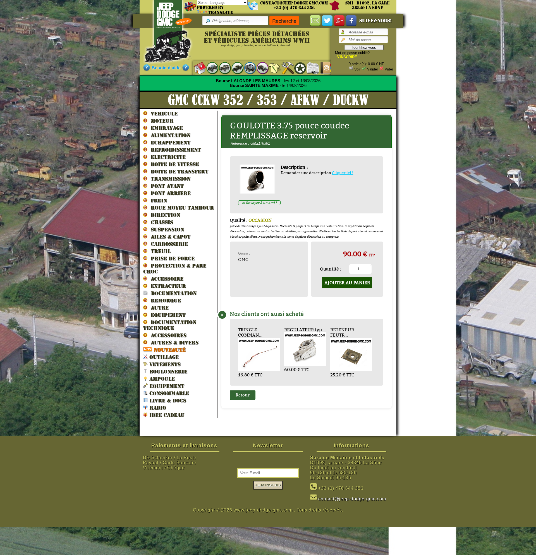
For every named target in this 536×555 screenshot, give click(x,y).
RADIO (157, 408)
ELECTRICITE (166, 157)
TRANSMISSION (168, 179)
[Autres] (259, 67)
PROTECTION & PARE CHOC (174, 269)
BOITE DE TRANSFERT (177, 171)
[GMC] (234, 67)
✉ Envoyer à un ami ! (259, 203)
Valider (372, 69)
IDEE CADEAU (166, 415)
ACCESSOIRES (166, 335)
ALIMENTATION (168, 135)
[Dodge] (222, 67)
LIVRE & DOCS (167, 400)
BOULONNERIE (167, 371)
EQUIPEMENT (166, 315)
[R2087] (247, 67)
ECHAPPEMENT (168, 142)
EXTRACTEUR (166, 286)
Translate (220, 12)
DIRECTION (163, 215)
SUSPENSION (165, 229)
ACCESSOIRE (165, 279)
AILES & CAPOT (168, 237)
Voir (357, 69)
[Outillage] (285, 67)
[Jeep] (209, 67)
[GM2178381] (259, 191)
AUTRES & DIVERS (172, 342)
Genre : (244, 253)
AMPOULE (161, 379)
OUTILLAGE (163, 357)
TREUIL (159, 251)
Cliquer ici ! (342, 172)
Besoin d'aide (166, 67)
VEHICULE (162, 113)
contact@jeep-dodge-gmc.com (294, 3)
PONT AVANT (165, 186)
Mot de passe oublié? (352, 53)
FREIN (157, 200)
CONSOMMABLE (168, 393)
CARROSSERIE (167, 244)
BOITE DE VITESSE (173, 164)
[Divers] (297, 68)
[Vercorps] (272, 67)
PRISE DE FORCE (171, 258)
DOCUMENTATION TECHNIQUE (169, 325)
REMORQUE (164, 300)
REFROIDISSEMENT (174, 150)
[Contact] (322, 67)
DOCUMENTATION (172, 293)
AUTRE (158, 308)
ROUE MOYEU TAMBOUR (180, 208)
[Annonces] (310, 67)
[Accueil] (197, 67)
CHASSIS (160, 222)
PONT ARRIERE (169, 193)
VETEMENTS (164, 364)
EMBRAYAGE (165, 128)
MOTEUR (160, 121)
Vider (389, 69)
